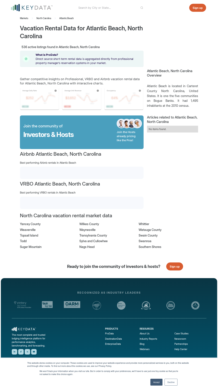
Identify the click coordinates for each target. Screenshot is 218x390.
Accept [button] (156, 382)
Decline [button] (171, 382)
